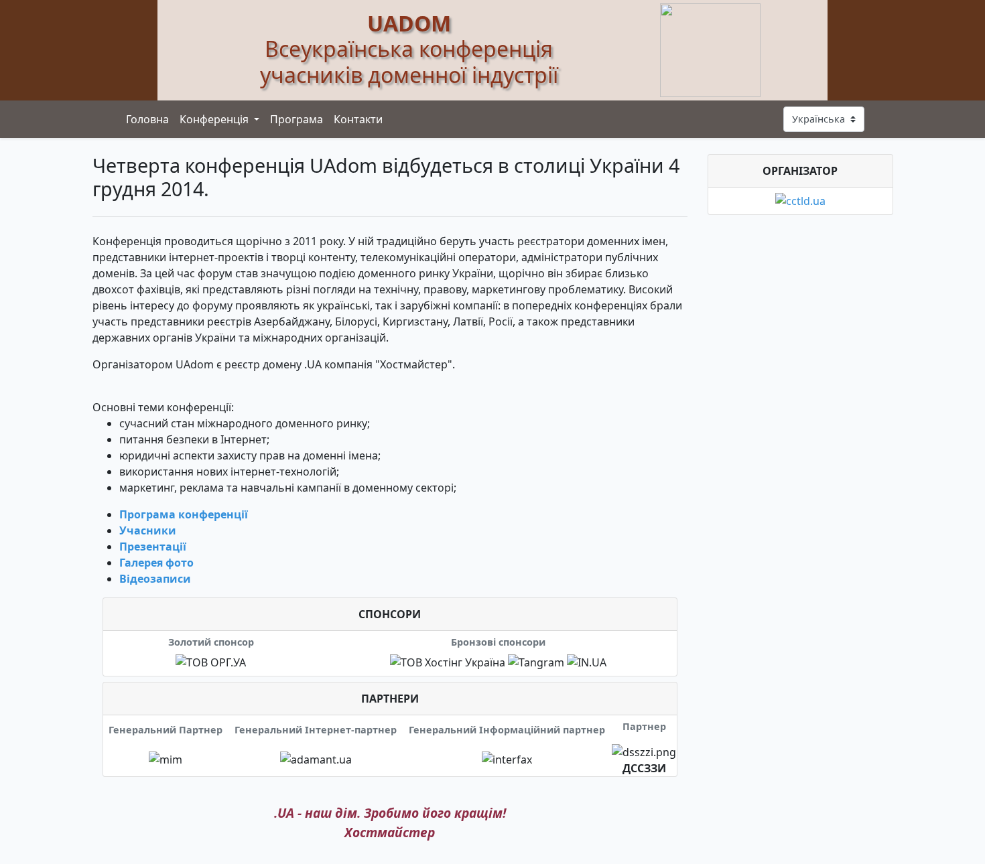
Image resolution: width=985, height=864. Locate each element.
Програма (296, 119)
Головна (147, 119)
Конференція (215, 119)
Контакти (358, 119)
